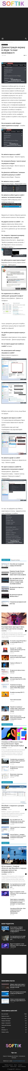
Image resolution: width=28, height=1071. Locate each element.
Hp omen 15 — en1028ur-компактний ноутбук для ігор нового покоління (17, 650)
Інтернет (20, 1065)
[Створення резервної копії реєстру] (5, 603)
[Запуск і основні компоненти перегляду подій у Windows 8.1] (5, 1001)
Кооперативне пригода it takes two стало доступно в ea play (12, 628)
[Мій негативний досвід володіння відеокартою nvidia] (5, 679)
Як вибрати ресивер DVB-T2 (17, 692)
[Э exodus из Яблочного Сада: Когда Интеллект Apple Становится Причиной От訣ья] (14, 734)
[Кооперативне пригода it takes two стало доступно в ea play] (14, 619)
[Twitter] (6, 58)
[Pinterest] (9, 58)
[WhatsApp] (13, 58)
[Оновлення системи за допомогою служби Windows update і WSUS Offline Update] (5, 686)
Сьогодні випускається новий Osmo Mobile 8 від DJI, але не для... (17, 885)
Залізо (15, 1065)
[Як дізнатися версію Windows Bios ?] (5, 596)
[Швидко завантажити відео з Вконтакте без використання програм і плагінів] (5, 986)
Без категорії (4, 624)
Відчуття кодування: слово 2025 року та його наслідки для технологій (18, 893)
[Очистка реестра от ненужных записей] (5, 829)
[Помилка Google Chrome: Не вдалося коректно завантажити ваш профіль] (5, 572)
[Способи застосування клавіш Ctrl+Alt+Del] (5, 565)
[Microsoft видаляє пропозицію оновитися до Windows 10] (5, 993)
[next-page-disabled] (5, 609)
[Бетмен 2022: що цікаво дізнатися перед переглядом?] (5, 657)
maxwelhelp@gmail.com (19, 1061)
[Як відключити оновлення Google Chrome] (5, 768)
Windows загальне (9, 1065)
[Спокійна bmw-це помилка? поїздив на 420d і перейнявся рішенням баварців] (5, 761)
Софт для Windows (22, 1066)
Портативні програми (15, 699)
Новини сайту (13, 1066)
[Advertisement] (14, 22)
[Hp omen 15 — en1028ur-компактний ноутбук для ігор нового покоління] (5, 650)
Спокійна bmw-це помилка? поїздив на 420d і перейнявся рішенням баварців (17, 761)
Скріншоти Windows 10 (16, 663)
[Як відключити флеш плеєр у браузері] (5, 672)
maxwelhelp (3, 630)
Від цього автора (15, 560)
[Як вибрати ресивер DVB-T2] (5, 694)
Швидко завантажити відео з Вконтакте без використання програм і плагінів (17, 986)
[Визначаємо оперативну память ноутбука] (5, 776)
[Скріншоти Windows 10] (5, 664)
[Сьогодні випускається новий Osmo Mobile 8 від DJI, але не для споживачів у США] (5, 886)
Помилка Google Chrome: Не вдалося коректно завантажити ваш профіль (18, 572)
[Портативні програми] (5, 701)
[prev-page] (2, 609)
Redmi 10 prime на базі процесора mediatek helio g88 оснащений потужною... (17, 717)
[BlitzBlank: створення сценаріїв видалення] (14, 794)
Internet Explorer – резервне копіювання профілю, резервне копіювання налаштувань (18, 836)
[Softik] (14, 3)
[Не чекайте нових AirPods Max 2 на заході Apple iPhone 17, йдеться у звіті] (5, 642)
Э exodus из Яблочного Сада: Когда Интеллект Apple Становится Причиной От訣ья (12, 744)
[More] (16, 58)
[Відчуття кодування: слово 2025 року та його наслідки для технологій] (5, 893)
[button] (2, 39)
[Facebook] (2, 58)
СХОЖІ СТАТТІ (5, 560)
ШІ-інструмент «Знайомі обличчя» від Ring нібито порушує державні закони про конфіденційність (13, 869)
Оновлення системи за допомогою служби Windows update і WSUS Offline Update (17, 686)
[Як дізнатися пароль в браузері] (5, 589)
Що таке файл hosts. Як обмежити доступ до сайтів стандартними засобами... (17, 821)
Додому (3, 42)
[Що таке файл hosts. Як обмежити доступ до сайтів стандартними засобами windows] (5, 580)
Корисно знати (9, 42)
